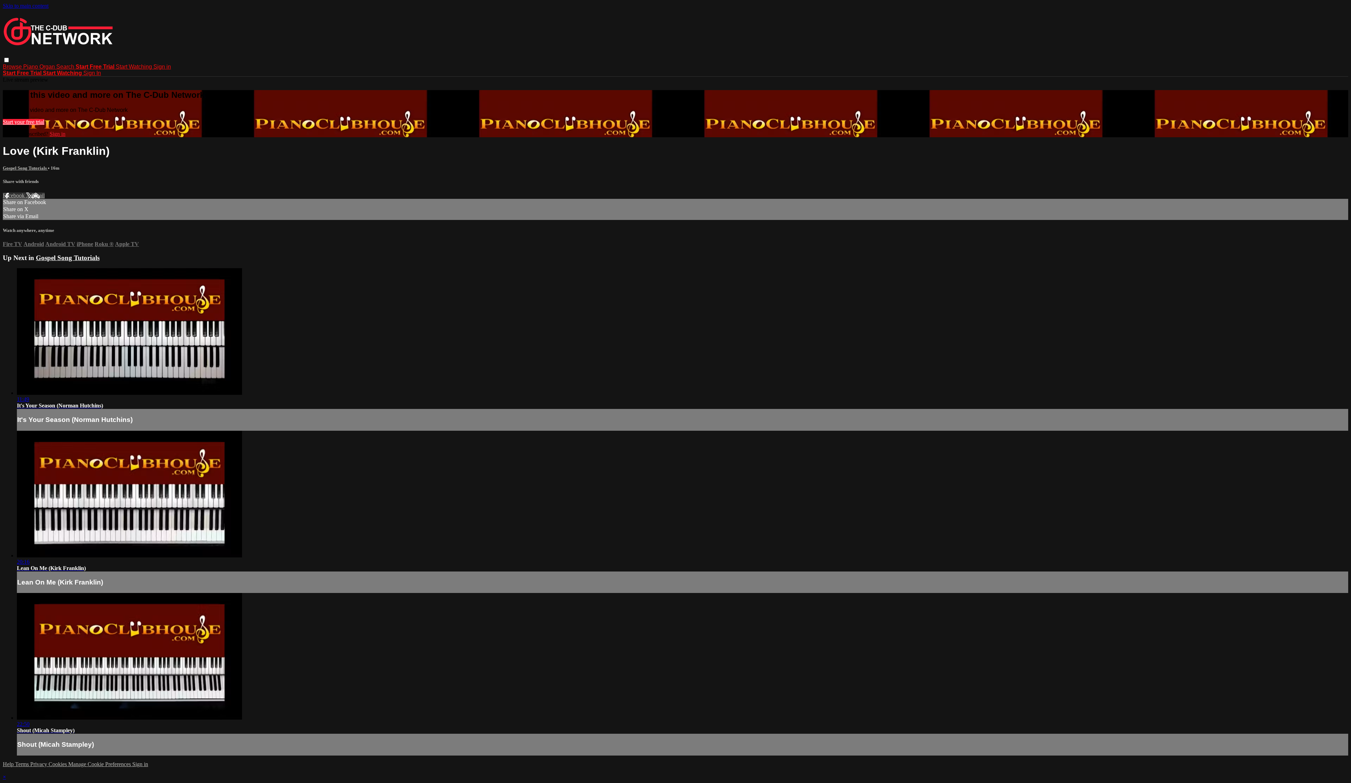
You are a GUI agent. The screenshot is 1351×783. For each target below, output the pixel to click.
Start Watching (134, 67)
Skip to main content (26, 6)
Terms (22, 764)
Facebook (14, 195)
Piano (31, 67)
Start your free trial (23, 122)
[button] (6, 60)
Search (66, 67)
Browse (13, 67)
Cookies (58, 764)
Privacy (39, 764)
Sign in (162, 67)
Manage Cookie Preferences (100, 764)
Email (38, 195)
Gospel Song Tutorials (25, 168)
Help (9, 764)
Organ (47, 67)
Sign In (92, 73)
